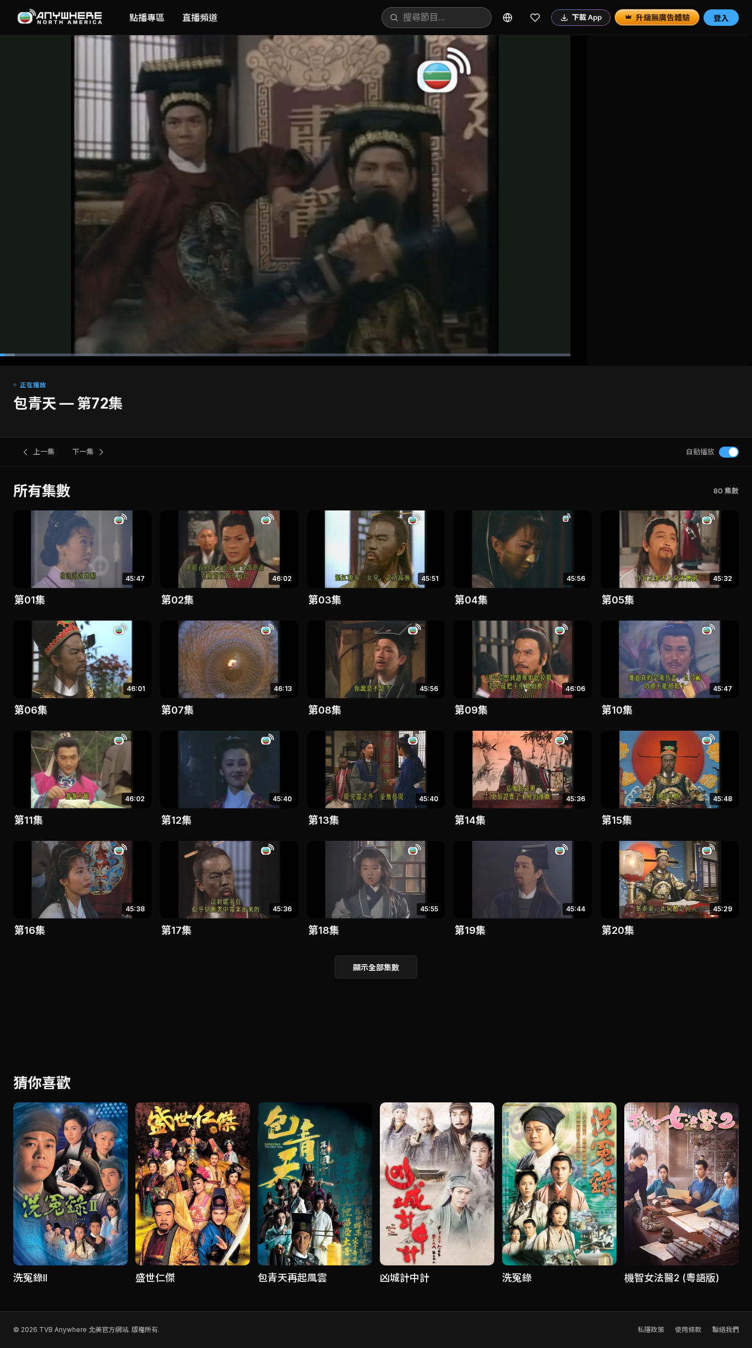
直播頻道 (199, 17)
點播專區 (147, 17)
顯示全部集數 (376, 967)
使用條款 (688, 1329)
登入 (721, 18)
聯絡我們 (725, 1329)
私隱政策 (650, 1329)
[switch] (729, 452)
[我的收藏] (535, 17)
